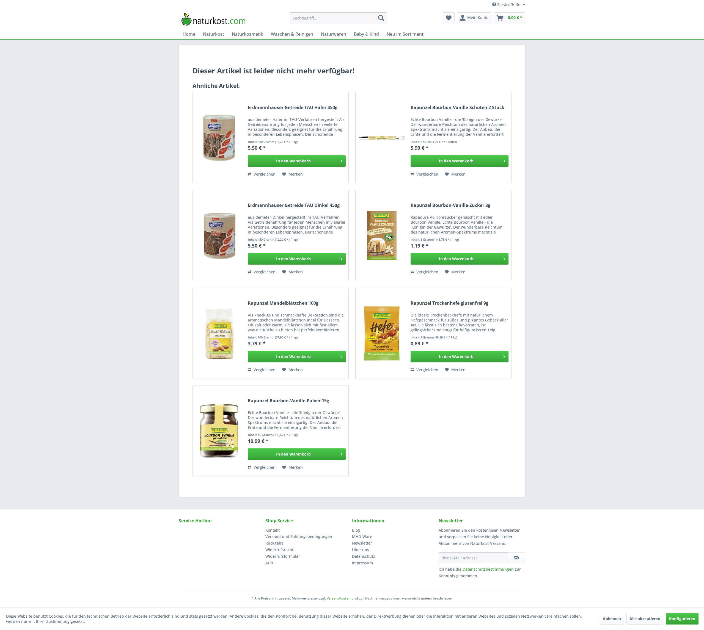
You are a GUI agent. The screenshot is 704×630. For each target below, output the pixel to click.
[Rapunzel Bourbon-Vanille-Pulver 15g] (219, 431)
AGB (269, 562)
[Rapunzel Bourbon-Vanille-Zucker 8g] (381, 235)
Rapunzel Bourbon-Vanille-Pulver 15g (288, 401)
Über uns (360, 549)
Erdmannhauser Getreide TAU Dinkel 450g (294, 205)
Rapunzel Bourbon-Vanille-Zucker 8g (450, 205)
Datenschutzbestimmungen (488, 569)
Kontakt (272, 530)
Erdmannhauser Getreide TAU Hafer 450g (292, 107)
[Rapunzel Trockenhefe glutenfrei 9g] (381, 333)
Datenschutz (363, 556)
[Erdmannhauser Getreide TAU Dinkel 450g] (219, 235)
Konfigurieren (682, 618)
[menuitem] (338, 17)
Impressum (362, 562)
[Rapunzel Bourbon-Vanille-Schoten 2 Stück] (381, 137)
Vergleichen (264, 174)
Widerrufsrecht (279, 549)
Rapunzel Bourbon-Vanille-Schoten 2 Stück (457, 107)
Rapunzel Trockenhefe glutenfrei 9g (449, 303)
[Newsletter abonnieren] (516, 557)
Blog (356, 530)
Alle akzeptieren (644, 618)
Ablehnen (612, 618)
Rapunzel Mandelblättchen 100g (283, 303)
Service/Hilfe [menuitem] (508, 4)
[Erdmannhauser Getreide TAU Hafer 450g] (219, 137)
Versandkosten (339, 598)
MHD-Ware (362, 536)
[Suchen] (381, 17)
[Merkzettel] (449, 17)
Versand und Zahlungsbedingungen (298, 536)
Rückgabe (274, 543)
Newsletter (362, 543)
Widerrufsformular (282, 556)
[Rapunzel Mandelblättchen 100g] (219, 333)
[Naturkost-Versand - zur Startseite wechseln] (213, 19)
